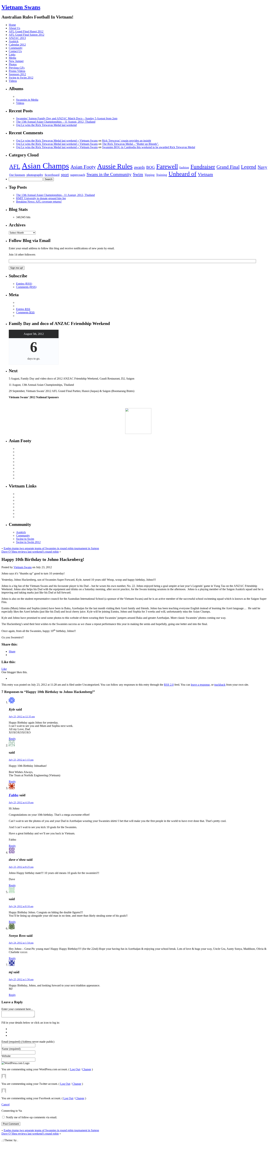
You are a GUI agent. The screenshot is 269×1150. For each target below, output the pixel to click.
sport (65, 174)
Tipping (150, 175)
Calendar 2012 (17, 44)
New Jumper (16, 61)
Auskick (13, 41)
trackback (219, 684)
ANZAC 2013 (17, 38)
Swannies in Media (27, 99)
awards (139, 167)
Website (6, 1055)
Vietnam (205, 174)
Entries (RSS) (24, 283)
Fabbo (13, 795)
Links (12, 54)
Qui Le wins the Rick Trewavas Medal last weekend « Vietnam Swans (57, 140)
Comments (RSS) (26, 287)
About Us (14, 28)
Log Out (75, 1069)
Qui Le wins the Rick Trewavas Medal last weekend (46, 125)
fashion (184, 167)
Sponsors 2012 (17, 74)
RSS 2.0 (169, 684)
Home (12, 24)
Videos (13, 80)
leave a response (200, 684)
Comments (25, 312)
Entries (23, 309)
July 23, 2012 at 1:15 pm (21, 759)
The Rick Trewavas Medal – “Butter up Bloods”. (130, 143)
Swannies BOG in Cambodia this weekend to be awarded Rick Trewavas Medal (148, 147)
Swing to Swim (25, 538)
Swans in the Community (109, 174)
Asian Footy (83, 167)
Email (27, 1041)
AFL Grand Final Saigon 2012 (26, 34)
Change (86, 1069)
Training (161, 175)
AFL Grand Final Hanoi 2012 (26, 31)
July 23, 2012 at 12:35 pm (22, 716)
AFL (14, 166)
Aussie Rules (114, 166)
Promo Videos (17, 71)
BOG (150, 167)
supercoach (77, 175)
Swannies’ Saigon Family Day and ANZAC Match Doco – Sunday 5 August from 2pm (66, 118)
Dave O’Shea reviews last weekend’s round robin (30, 551)
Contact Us (15, 51)
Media (12, 57)
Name (10, 1048)
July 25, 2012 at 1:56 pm (21, 979)
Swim (138, 174)
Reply (12, 738)
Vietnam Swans (20, 7)
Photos (13, 64)
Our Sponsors (17, 174)
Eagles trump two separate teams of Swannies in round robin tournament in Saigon (51, 548)
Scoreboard (52, 175)
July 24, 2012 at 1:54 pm (21, 942)
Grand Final (228, 167)
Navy (262, 167)
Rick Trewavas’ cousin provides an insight (126, 140)
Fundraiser (202, 166)
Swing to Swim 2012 (21, 77)
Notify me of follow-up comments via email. (31, 1117)
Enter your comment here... (17, 1009)
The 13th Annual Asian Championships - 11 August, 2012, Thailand (55, 195)
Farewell (167, 166)
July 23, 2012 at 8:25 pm (21, 867)
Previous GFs (17, 67)
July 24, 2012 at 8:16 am (21, 906)
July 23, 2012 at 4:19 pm (21, 802)
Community (16, 47)
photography (35, 175)
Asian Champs (45, 165)
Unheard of (182, 174)
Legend (248, 167)
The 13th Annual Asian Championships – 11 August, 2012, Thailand (55, 121)
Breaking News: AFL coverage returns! (39, 201)
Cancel (5, 1104)
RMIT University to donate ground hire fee (41, 198)
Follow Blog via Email (30, 240)
